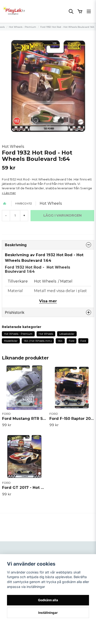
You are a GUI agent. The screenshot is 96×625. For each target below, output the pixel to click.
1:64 (60, 340)
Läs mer (10, 193)
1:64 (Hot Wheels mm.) (38, 340)
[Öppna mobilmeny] (88, 11)
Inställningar (48, 613)
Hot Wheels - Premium (22, 26)
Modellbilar (10, 340)
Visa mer (48, 301)
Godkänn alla (48, 600)
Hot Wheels (13, 146)
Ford (71, 340)
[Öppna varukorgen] (79, 11)
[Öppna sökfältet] (71, 11)
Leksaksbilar (66, 333)
